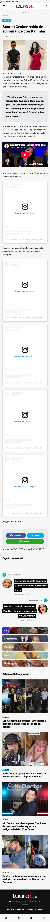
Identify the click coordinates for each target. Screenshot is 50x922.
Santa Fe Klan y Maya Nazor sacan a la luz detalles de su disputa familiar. (24, 775)
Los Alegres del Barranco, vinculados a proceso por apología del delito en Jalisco (24, 723)
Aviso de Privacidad (15, 909)
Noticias (12, 13)
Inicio (4, 13)
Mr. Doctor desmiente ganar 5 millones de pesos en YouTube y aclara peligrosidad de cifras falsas (24, 826)
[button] (3, 6)
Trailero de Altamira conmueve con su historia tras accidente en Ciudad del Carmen (24, 879)
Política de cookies (35, 909)
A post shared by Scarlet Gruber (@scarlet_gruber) (25, 239)
